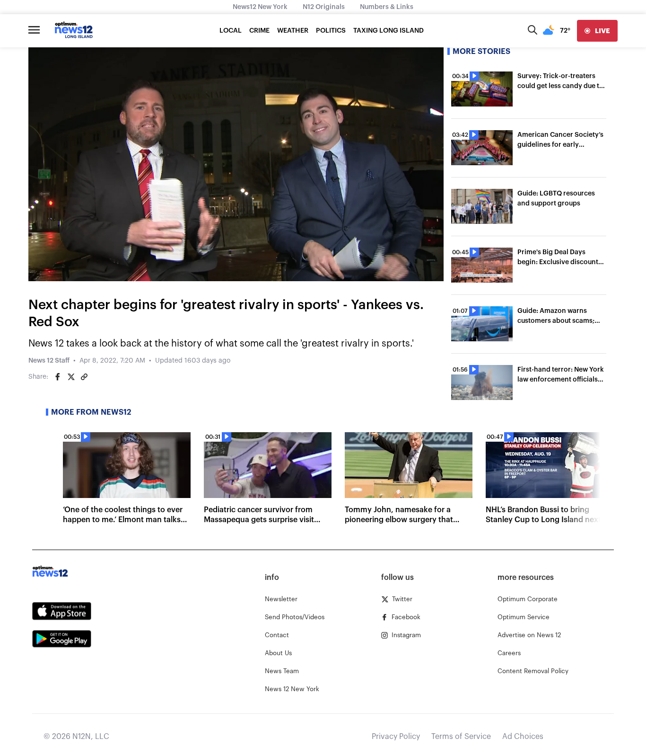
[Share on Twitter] (71, 377)
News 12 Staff (49, 360)
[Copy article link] (84, 377)
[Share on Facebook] (57, 377)
